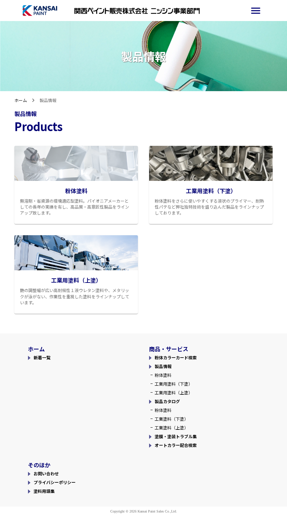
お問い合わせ (46, 473)
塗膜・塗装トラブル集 (176, 436)
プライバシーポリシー (55, 482)
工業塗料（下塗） (171, 419)
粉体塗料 (163, 375)
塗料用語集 (44, 491)
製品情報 (163, 366)
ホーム (20, 100)
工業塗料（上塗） (171, 427)
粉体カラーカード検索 (176, 357)
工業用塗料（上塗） (173, 392)
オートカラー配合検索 (176, 445)
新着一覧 (42, 357)
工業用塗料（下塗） (173, 384)
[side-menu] (256, 11)
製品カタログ (167, 401)
